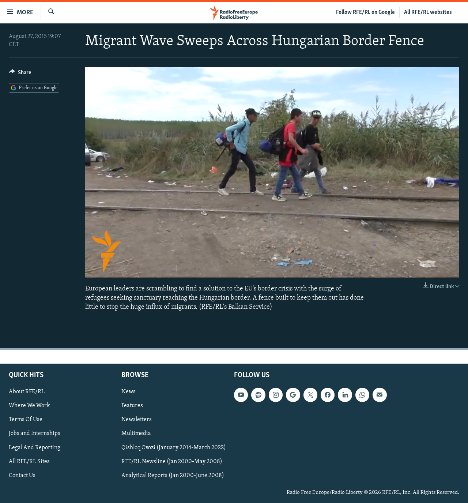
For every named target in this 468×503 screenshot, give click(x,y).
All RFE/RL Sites (29, 462)
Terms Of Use (25, 420)
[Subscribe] (379, 395)
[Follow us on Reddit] (258, 395)
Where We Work (29, 406)
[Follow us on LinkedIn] (345, 395)
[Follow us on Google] (293, 395)
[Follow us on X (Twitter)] (310, 395)
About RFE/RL (27, 392)
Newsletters (136, 420)
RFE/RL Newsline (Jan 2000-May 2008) (171, 462)
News (128, 392)
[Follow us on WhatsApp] (362, 395)
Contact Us (22, 475)
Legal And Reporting (34, 448)
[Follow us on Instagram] (276, 395)
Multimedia (136, 434)
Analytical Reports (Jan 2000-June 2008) (172, 475)
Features (132, 406)
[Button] (20, 74)
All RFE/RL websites (428, 12)
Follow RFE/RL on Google (365, 12)
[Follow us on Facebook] (328, 395)
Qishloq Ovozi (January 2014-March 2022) (173, 448)
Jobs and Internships (34, 434)
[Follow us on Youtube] (241, 395)
